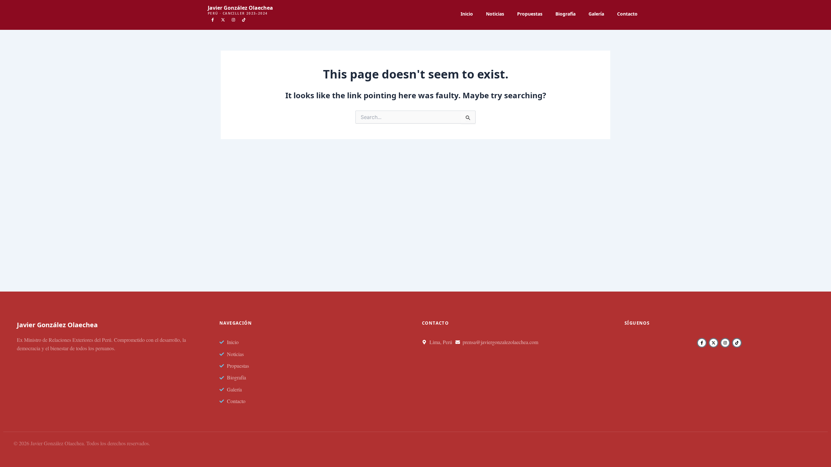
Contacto (627, 14)
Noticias (495, 14)
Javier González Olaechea (240, 7)
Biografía (565, 14)
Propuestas (529, 14)
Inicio (467, 14)
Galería (596, 14)
